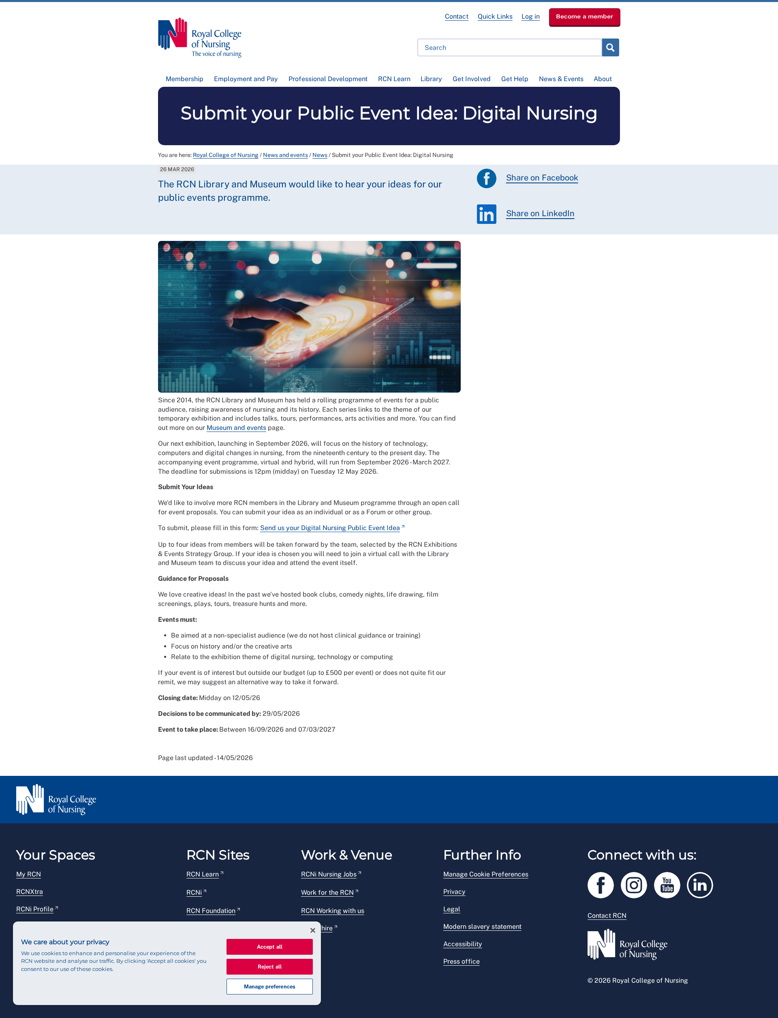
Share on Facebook (542, 178)
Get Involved (472, 79)
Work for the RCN (327, 892)
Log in (531, 16)
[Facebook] (604, 884)
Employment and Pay (246, 79)
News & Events (561, 79)
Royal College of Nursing (226, 155)
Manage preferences (269, 987)
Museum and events (236, 428)
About (603, 79)
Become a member (584, 16)
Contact (456, 16)
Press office (461, 961)
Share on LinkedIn (540, 214)
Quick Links (495, 16)
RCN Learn (394, 79)
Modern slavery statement (482, 926)
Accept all (269, 947)
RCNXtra (29, 892)
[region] (167, 963)
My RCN (28, 874)
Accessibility (462, 944)
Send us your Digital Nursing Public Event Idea (330, 528)
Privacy (454, 892)
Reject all (270, 967)
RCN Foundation (210, 911)
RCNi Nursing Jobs (329, 874)
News (319, 155)
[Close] (312, 930)
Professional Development (328, 79)
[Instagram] (637, 884)
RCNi (194, 892)
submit (610, 47)
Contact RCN (607, 915)
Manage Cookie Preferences (485, 874)
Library (431, 79)
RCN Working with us (332, 911)
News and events (285, 155)
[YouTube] (670, 884)
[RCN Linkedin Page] (702, 884)
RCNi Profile (34, 909)
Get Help (514, 79)
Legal (451, 909)
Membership (184, 79)
